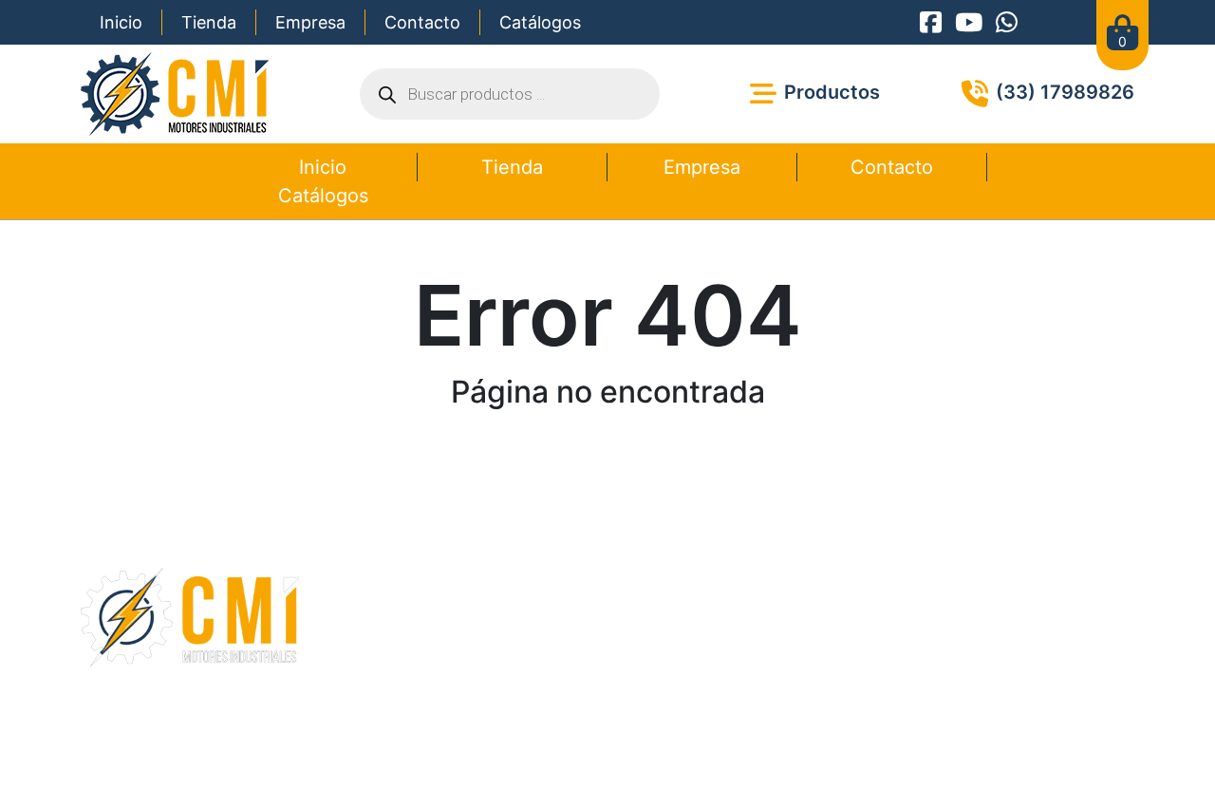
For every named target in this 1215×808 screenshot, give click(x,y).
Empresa (310, 22)
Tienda (208, 22)
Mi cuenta (476, 659)
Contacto (422, 22)
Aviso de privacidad (684, 752)
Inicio (121, 22)
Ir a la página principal (607, 458)
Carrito (466, 637)
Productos (478, 614)
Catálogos (540, 22)
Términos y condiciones (541, 752)
